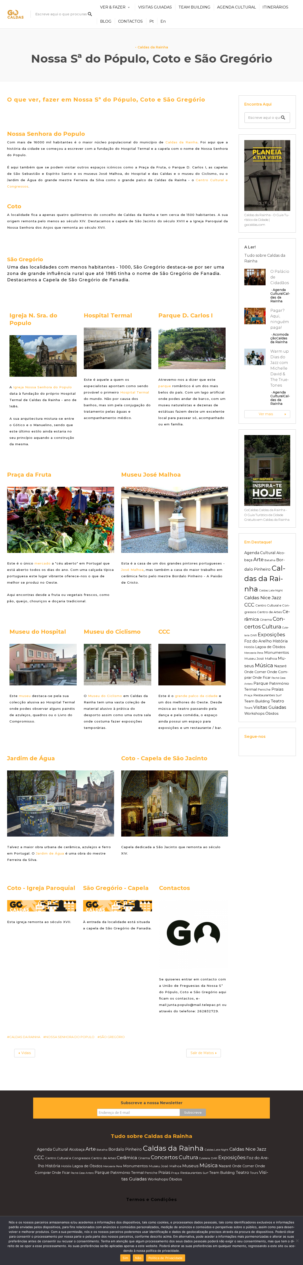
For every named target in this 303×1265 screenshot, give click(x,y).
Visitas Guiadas (269, 707)
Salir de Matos (202, 1053)
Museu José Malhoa (260, 658)
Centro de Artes (269, 612)
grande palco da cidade (196, 696)
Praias (277, 689)
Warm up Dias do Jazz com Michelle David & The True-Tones (279, 368)
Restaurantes (264, 695)
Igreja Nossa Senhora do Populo (42, 387)
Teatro (277, 700)
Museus (190, 1165)
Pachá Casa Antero (82, 1173)
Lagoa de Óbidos (270, 647)
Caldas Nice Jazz (262, 597)
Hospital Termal (134, 392)
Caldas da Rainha (153, 47)
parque (164, 386)
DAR (253, 635)
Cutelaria (204, 1158)
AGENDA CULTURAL (236, 7)
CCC (249, 605)
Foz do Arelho (258, 641)
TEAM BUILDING (194, 7)
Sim (125, 1258)
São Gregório (112, 1037)
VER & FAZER (112, 7)
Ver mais (266, 414)
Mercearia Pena (253, 652)
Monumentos (276, 652)
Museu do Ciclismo (105, 696)
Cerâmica (127, 1157)
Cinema (266, 619)
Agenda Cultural (278, 292)
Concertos (164, 1157)
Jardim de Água (50, 853)
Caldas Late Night (271, 590)
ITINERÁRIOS (275, 7)
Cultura (271, 626)
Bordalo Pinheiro (125, 1149)
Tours (248, 707)
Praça (248, 695)
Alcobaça (77, 1149)
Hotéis (249, 647)
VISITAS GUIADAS (155, 7)
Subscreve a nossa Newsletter (152, 1103)
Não (138, 1258)
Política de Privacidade (165, 1258)
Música (264, 665)
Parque (261, 683)
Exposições (271, 634)
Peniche (264, 689)
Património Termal (127, 1172)
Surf (278, 695)
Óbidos (271, 713)
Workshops (254, 713)
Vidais (26, 1053)
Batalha (269, 560)
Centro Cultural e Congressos (67, 1158)
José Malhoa (132, 570)
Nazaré (280, 666)
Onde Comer (255, 672)
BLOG (105, 21)
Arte (258, 559)
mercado (43, 563)
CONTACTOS (130, 21)
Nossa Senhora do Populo (69, 1037)
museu (25, 696)
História (280, 641)
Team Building (257, 701)
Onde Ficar (262, 677)
